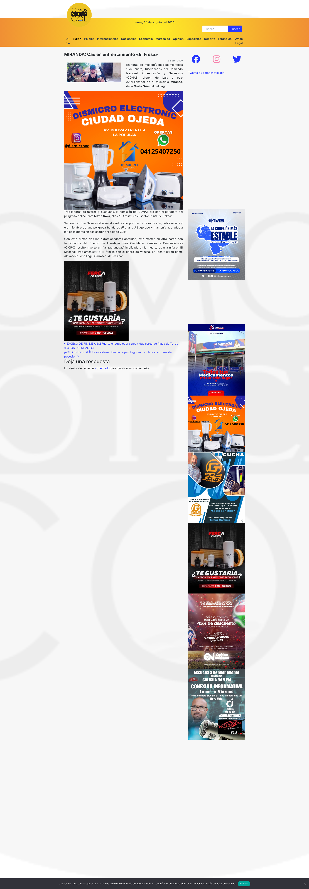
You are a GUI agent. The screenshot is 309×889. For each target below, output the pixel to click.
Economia (146, 39)
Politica (89, 39)
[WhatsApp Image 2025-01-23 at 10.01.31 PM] (96, 301)
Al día (68, 41)
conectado (102, 368)
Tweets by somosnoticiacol (206, 73)
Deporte (209, 39)
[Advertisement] (216, 97)
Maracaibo (163, 39)
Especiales (194, 39)
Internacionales (107, 39)
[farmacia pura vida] (216, 359)
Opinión (178, 39)
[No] (304, 883)
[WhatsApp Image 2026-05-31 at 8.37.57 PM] (216, 631)
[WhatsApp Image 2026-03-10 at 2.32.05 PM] (216, 244)
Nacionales (128, 39)
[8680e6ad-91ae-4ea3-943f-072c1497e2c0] (216, 487)
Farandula (225, 39)
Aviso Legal (239, 41)
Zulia (76, 39)
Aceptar (244, 883)
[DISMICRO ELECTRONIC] (123, 150)
